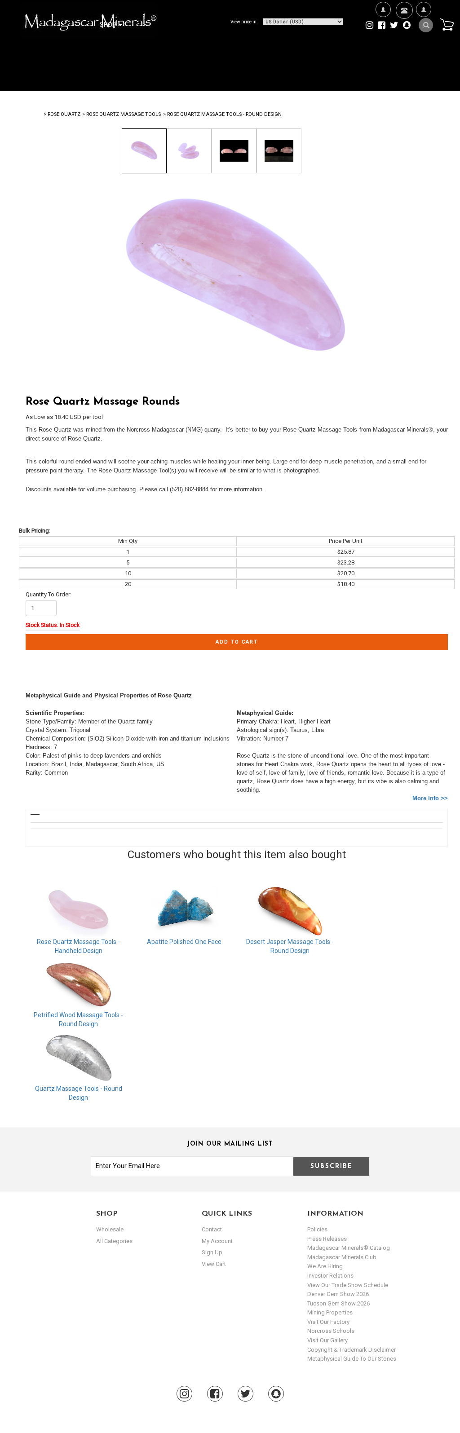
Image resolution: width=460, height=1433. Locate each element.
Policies (317, 1229)
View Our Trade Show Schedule (347, 1285)
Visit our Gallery (327, 1340)
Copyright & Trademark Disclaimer (351, 1349)
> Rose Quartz (62, 114)
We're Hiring (383, 52)
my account (217, 1241)
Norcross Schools (330, 1330)
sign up (212, 1252)
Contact (403, 36)
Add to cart (237, 642)
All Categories (114, 1241)
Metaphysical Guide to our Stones (351, 1358)
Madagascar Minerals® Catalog (348, 1247)
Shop (109, 24)
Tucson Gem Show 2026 (338, 1303)
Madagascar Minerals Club (341, 1257)
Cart (447, 24)
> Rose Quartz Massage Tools (121, 114)
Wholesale (110, 1229)
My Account (423, 52)
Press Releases (327, 1238)
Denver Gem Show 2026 (338, 1294)
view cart (214, 1264)
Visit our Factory (328, 1321)
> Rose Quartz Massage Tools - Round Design (222, 114)
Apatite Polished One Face (184, 941)
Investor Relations (330, 1275)
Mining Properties (330, 1312)
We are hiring (325, 1266)
